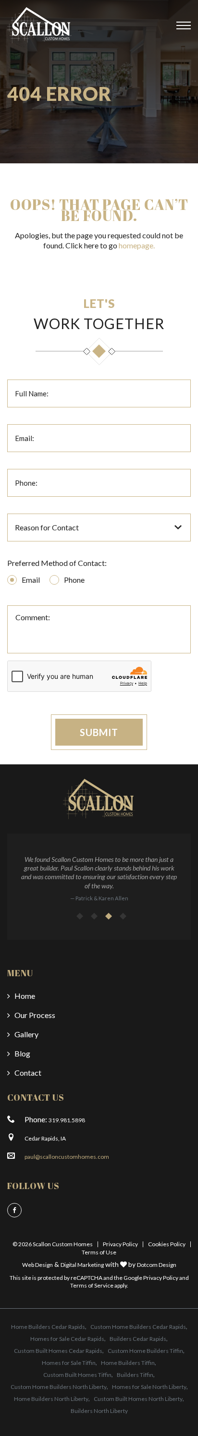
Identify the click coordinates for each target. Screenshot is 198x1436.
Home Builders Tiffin (128, 1362)
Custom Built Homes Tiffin (77, 1374)
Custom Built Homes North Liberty (138, 1398)
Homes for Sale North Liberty (149, 1386)
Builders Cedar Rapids (138, 1338)
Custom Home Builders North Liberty (59, 1386)
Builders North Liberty (99, 1410)
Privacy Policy (120, 1244)
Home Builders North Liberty (51, 1398)
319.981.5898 (67, 1120)
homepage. (137, 245)
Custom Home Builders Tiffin (145, 1350)
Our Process (34, 1014)
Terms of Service (91, 1285)
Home (24, 995)
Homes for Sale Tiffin (69, 1362)
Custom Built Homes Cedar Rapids (58, 1350)
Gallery (26, 1034)
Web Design (37, 1264)
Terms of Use (99, 1252)
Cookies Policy (167, 1244)
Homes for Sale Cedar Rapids (67, 1338)
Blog (22, 1053)
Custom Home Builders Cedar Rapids (138, 1326)
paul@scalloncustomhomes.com (67, 1156)
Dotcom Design (156, 1264)
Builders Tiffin (135, 1374)
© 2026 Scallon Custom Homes (52, 1244)
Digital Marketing (82, 1264)
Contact (27, 1072)
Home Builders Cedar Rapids (48, 1326)
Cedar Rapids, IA (45, 1138)
